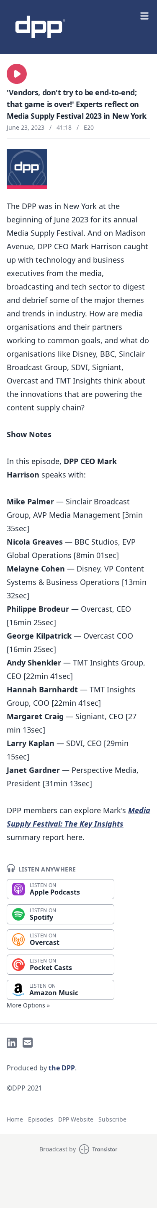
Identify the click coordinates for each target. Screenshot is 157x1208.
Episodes (40, 1119)
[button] (17, 74)
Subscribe (112, 1119)
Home (15, 1119)
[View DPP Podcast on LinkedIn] (12, 1043)
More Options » (28, 1005)
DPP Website (75, 1119)
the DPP (62, 1067)
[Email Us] (28, 1043)
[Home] (78, 27)
